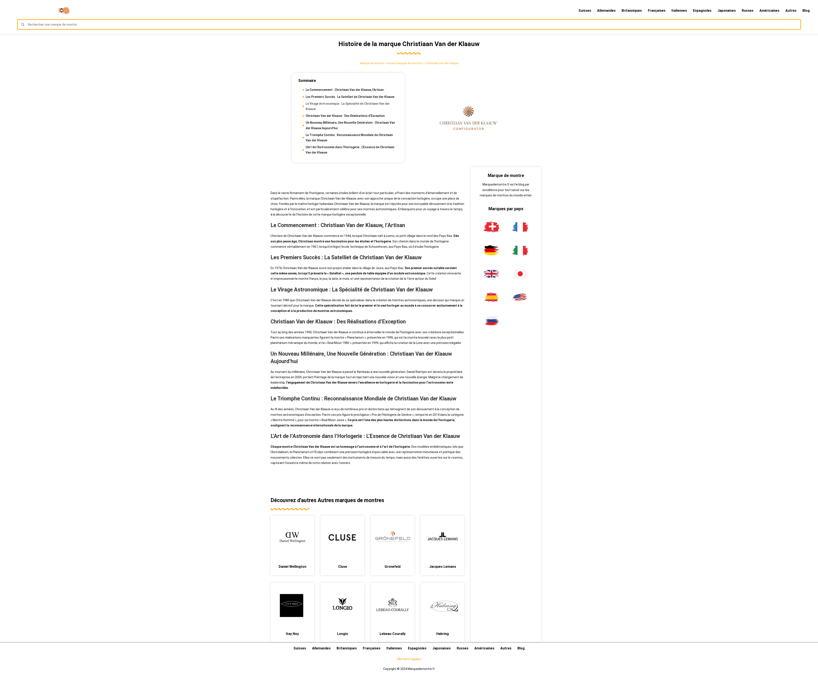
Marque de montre (372, 63)
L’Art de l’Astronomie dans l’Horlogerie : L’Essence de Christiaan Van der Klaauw (350, 149)
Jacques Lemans (442, 567)
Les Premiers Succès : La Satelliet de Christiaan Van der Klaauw (350, 97)
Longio (342, 634)
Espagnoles (702, 11)
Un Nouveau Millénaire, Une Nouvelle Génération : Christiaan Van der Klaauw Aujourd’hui (350, 125)
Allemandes (606, 11)
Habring (442, 634)
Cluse (342, 567)
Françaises (656, 11)
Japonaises (726, 11)
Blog (806, 11)
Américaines (769, 11)
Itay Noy (292, 634)
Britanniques (632, 11)
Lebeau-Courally (393, 634)
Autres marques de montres (404, 63)
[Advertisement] (367, 176)
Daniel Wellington (292, 567)
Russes (747, 11)
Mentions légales (409, 659)
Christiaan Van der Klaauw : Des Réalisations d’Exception (345, 115)
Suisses (584, 11)
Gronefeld (392, 567)
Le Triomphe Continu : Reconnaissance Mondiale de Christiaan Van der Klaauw (349, 137)
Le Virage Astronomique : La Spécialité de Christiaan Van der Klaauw (348, 106)
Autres (790, 11)
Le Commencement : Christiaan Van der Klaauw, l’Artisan (345, 89)
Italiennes (679, 11)
